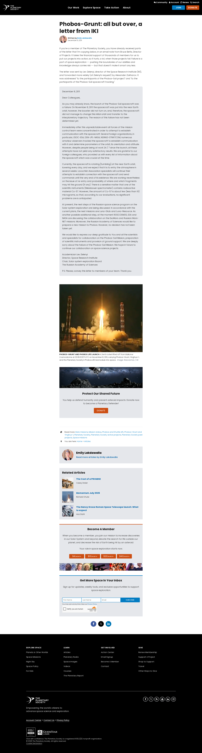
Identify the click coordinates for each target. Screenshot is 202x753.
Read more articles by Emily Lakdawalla (97, 457)
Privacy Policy (92, 604)
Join (178, 7)
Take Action (111, 7)
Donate (192, 7)
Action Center (107, 652)
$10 (92, 556)
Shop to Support (146, 661)
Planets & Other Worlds (37, 652)
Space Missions (33, 657)
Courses (67, 671)
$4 (76, 556)
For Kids (29, 671)
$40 (124, 556)
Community (161, 2)
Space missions (80, 437)
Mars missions (81, 432)
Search (195, 2)
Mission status (95, 432)
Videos (67, 666)
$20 (108, 556)
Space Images (70, 661)
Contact (105, 666)
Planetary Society (82, 434)
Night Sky (30, 661)
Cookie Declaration (34, 743)
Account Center (33, 720)
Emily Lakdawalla (89, 453)
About (127, 7)
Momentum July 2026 (88, 492)
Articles (87, 441)
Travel (141, 666)
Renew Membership (147, 652)
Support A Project (146, 657)
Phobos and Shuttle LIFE (113, 432)
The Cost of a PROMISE (88, 478)
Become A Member (110, 661)
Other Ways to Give (147, 671)
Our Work (73, 7)
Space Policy (32, 666)
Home (79, 441)
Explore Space (92, 7)
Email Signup (107, 657)
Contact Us (48, 720)
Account (175, 2)
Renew (186, 2)
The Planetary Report (74, 675)
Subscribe (130, 600)
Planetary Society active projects (106, 434)
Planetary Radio (71, 657)
